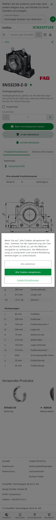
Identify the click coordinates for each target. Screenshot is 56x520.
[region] (28, 260)
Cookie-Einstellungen (28, 280)
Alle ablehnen (28, 264)
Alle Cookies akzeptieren (28, 272)
